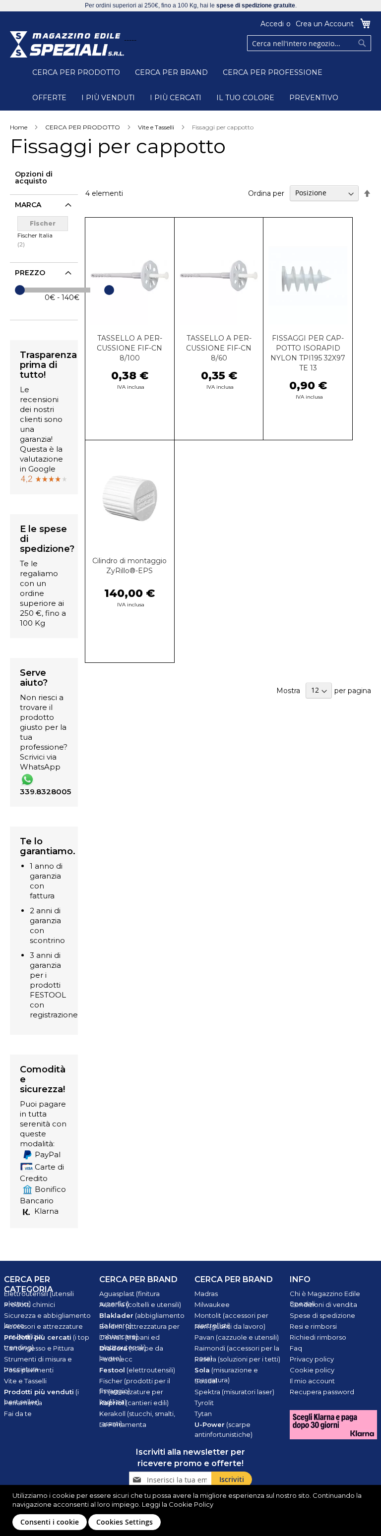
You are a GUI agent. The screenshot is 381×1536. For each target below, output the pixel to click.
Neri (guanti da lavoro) (229, 1326)
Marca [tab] (28, 204)
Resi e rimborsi (313, 1326)
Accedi (272, 23)
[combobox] (309, 43)
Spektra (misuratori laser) (234, 1392)
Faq (296, 1348)
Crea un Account (325, 23)
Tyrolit (204, 1403)
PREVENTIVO (313, 97)
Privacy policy (312, 1359)
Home (18, 127)
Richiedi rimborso (318, 1337)
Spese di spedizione (322, 1315)
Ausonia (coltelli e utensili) (140, 1304)
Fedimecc (115, 1359)
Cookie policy (312, 1370)
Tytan (203, 1414)
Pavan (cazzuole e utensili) (236, 1337)
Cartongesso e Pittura (39, 1348)
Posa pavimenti (29, 1370)
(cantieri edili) (134, 1403)
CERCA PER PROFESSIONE (272, 72)
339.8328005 (45, 791)
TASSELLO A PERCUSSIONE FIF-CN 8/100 (129, 348)
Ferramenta (23, 1403)
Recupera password (322, 1392)
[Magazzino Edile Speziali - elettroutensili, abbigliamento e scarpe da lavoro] (67, 44)
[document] (191, 1510)
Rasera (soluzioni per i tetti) (237, 1359)
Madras (206, 1294)
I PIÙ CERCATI (175, 97)
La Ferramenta (122, 1424)
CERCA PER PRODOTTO (76, 72)
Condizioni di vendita (323, 1304)
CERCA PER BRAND (171, 72)
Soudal (205, 1381)
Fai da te (18, 1414)
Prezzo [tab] (30, 272)
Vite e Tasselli (156, 127)
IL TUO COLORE (245, 97)
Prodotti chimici (29, 1304)
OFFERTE (49, 97)
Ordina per (266, 192)
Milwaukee (212, 1304)
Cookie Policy (191, 1504)
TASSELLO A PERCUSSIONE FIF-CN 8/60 (219, 348)
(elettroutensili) (137, 1370)
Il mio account (312, 1381)
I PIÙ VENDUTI (108, 97)
